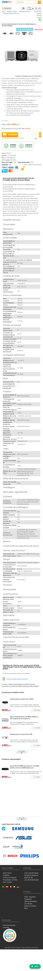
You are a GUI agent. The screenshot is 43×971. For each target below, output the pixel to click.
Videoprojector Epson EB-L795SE (21, 699)
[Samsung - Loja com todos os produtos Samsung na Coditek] (22, 828)
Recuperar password (31, 875)
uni (36, 138)
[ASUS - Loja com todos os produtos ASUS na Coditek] (24, 837)
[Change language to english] (23, 8)
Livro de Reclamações (31, 880)
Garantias (6, 928)
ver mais (5, 121)
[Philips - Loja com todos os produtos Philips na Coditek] (29, 855)
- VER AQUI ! (30, 29)
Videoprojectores (24, 11)
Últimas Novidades (30, 901)
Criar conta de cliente (31, 873)
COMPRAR (12, 134)
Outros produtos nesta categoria (17, 679)
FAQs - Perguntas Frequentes (30, 898)
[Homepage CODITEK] (7, 1)
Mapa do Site (28, 878)
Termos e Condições (9, 878)
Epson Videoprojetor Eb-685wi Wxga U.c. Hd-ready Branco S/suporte (24, 718)
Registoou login (29, 8)
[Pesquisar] (39, 2)
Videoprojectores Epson (11, 13)
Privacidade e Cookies (10, 880)
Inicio (3, 11)
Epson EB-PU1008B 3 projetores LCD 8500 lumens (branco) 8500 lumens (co (24, 767)
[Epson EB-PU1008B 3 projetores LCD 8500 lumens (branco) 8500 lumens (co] (5, 769)
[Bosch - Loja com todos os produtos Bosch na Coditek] (10, 855)
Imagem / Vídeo (12, 11)
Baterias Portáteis (30, 906)
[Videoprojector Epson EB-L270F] (5, 737)
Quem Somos (7, 873)
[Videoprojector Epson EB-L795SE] (5, 702)
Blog (25, 908)
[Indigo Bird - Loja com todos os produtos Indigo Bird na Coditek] (18, 846)
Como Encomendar (9, 925)
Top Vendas (28, 904)
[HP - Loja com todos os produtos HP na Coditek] (6, 828)
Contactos (6, 875)
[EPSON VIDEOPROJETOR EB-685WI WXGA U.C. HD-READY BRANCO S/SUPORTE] (5, 720)
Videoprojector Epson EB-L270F (21, 734)
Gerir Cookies (7, 882)
